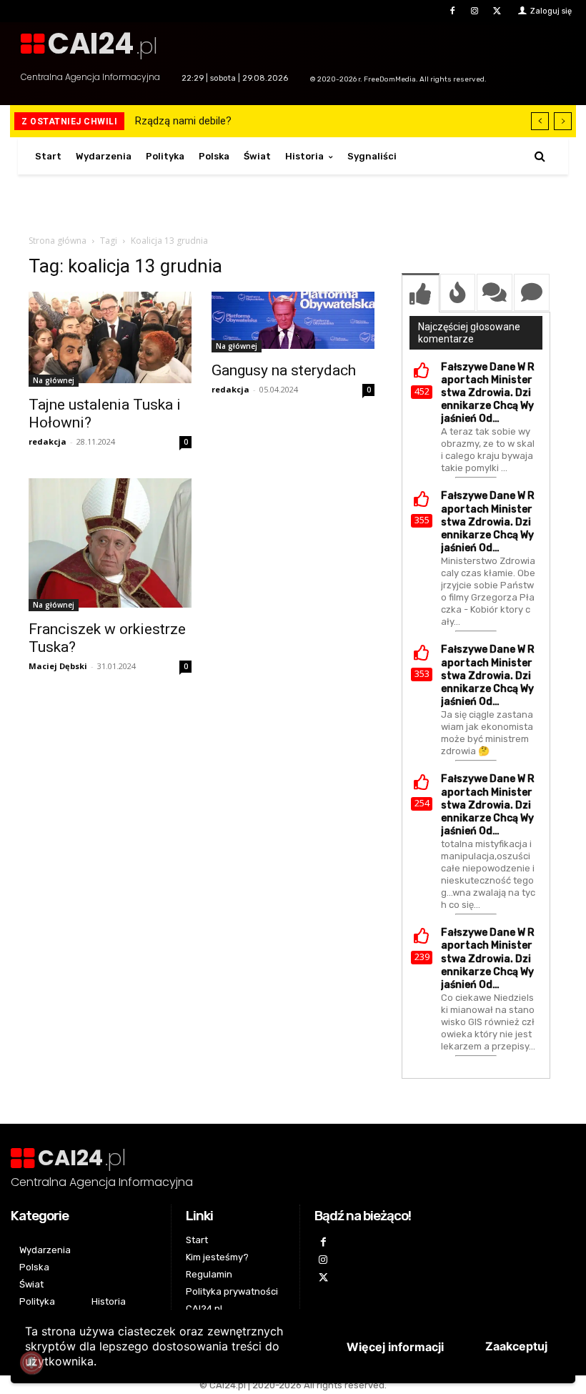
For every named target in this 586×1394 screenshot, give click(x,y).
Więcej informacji (395, 1347)
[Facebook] (452, 11)
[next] (563, 121)
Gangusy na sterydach (284, 370)
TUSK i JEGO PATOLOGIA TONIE (216, 120)
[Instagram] (475, 11)
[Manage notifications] (31, 1362)
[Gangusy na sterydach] (293, 322)
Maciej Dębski (58, 666)
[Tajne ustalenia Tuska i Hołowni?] (110, 339)
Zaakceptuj (516, 1346)
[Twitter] (497, 11)
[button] (540, 156)
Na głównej (53, 380)
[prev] (540, 121)
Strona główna (57, 240)
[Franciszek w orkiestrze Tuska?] (110, 544)
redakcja (47, 441)
